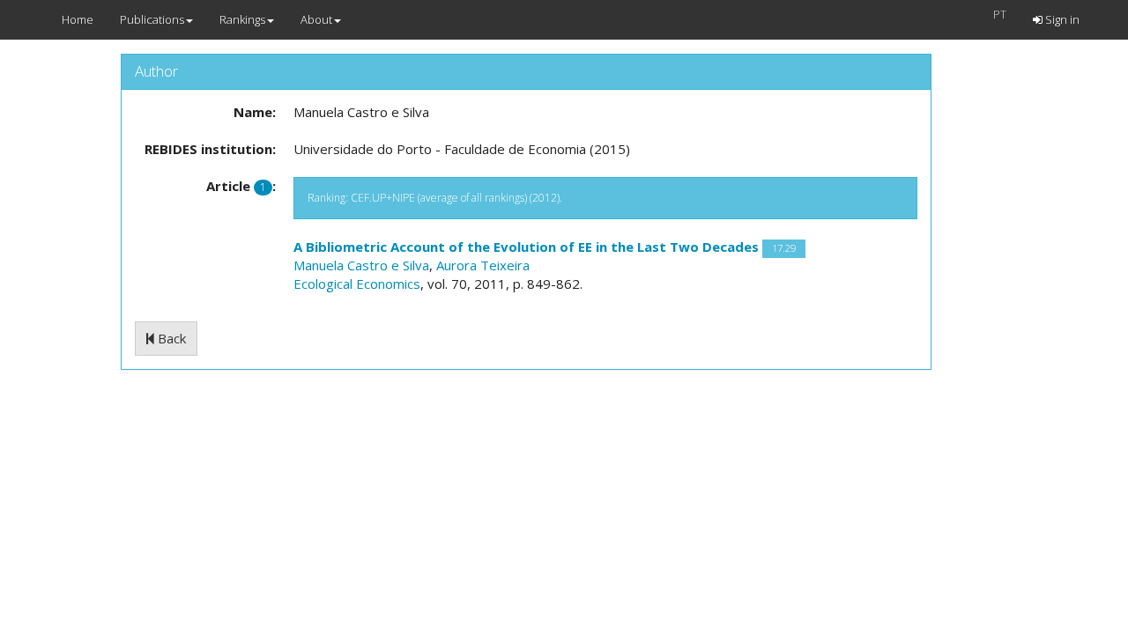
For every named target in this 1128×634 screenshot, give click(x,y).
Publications (152, 19)
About (316, 19)
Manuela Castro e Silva (361, 265)
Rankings (242, 19)
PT (999, 14)
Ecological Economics (356, 283)
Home (77, 19)
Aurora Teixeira (483, 265)
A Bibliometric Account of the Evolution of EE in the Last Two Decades (526, 246)
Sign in (1061, 19)
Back (170, 338)
